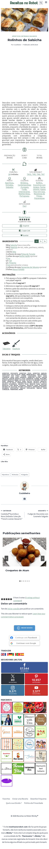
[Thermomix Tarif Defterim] (40, 768)
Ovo (8, 258)
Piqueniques (39, 198)
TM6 (38, 174)
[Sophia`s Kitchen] (29, 756)
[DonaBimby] (40, 719)
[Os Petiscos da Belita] (40, 744)
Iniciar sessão (26, 628)
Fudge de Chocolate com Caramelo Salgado (38, 514)
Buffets (39, 183)
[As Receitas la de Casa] (18, 707)
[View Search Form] (41, 3)
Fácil (24, 206)
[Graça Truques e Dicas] (6, 732)
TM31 (29, 174)
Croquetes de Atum (17, 570)
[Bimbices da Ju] (29, 707)
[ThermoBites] (18, 768)
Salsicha (13, 245)
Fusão (24, 189)
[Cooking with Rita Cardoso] (6, 719)
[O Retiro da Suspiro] (29, 744)
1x (36, 241)
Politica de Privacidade (33, 803)
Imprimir (26, 226)
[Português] (18, 654)
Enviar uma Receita (20, 799)
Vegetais (13, 247)
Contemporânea (24, 185)
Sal (10, 260)
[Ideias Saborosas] (18, 732)
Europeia (24, 187)
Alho (14, 252)
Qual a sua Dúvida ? (14, 803)
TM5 (34, 174)
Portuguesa (24, 196)
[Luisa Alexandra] (29, 732)
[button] (20, 219)
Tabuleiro (6, 348)
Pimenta (12, 263)
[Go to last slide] (6, 558)
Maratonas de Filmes (39, 195)
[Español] (22, 654)
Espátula (16, 348)
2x (40, 241)
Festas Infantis (39, 188)
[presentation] (24, 552)
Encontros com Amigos (39, 186)
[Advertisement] (24, 74)
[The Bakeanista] (6, 768)
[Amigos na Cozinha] (6, 707)
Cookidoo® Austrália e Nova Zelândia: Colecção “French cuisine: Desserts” (11, 515)
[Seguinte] (42, 558)
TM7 (43, 174)
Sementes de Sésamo (30, 267)
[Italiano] (14, 654)
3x (45, 241)
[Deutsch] (11, 654)
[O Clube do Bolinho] (18, 744)
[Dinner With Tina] (29, 719)
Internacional (24, 191)
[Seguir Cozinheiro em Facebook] (24, 499)
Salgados (33, 36)
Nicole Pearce (24, 217)
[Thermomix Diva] (29, 768)
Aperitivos (16, 36)
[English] (3, 654)
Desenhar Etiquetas (38, 799)
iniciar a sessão (13, 608)
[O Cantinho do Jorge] (6, 744)
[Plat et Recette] (18, 756)
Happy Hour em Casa (40, 190)
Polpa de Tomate (28, 254)
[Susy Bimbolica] (40, 756)
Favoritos (6, 799)
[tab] (20, 581)
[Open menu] (46, 2)
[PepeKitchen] (6, 756)
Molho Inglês (24, 256)
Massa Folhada (18, 269)
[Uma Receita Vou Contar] (6, 780)
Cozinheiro (17, 45)
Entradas (25, 36)
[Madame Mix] (40, 732)
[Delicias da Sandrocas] (18, 719)
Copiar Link (26, 231)
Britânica (24, 183)
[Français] (7, 654)
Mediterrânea (24, 194)
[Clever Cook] (40, 707)
